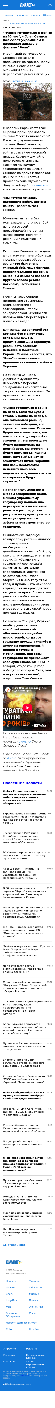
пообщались (38, 185)
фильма (25, 741)
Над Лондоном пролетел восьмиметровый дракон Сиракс (20, 1232)
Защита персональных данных (35, 1364)
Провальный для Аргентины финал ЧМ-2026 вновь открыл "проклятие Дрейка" (23, 1111)
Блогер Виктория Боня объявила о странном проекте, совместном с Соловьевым (24, 1062)
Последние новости (22, 783)
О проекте (9, 1348)
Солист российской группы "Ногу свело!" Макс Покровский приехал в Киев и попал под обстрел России (25, 987)
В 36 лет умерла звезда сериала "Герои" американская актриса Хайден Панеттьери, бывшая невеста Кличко (24, 893)
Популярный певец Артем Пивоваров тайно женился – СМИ (22, 1144)
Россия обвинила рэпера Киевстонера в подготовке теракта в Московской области (24, 1128)
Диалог (6, 20)
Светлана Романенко (24, 81)
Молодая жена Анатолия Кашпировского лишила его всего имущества (22, 1199)
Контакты (9, 1361)
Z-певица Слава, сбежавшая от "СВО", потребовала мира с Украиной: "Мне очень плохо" (24, 1079)
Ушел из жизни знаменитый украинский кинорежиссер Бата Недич (22, 1216)
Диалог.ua (24, 1376)
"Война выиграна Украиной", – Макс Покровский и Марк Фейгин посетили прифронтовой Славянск (24, 951)
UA (50, 5)
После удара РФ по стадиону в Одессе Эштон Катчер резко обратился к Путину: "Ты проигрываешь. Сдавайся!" (24, 912)
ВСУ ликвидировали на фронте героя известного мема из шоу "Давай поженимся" (24, 855)
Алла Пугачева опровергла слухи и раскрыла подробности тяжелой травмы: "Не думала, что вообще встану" (25, 1029)
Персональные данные (35, 1356)
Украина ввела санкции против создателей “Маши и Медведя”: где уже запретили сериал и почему (24, 818)
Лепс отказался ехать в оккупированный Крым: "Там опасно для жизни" (23, 968)
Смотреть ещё (14, 1244)
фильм (12, 758)
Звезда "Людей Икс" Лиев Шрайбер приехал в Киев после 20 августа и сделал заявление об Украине (21, 838)
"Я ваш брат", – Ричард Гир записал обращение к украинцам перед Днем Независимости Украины (21, 873)
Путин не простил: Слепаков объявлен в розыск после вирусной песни (23, 1183)
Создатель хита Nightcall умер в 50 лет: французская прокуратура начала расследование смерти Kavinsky (25, 1007)
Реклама (31, 1348)
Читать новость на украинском (27, 23)
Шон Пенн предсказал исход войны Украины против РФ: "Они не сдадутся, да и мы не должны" (23, 931)
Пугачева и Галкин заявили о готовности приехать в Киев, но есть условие (24, 1046)
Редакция (9, 1355)
